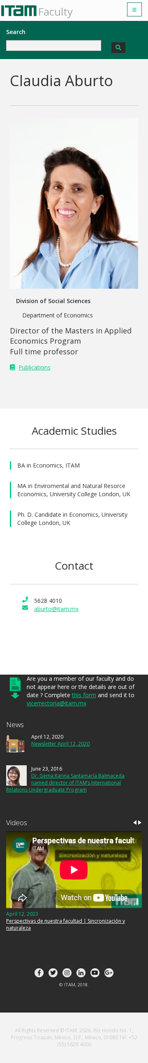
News (15, 724)
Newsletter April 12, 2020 (60, 743)
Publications (34, 367)
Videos (16, 822)
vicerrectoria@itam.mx (56, 703)
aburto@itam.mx (56, 609)
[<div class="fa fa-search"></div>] (118, 47)
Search (15, 32)
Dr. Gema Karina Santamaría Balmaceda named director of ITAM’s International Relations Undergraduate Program (65, 782)
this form (84, 695)
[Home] (22, 10)
